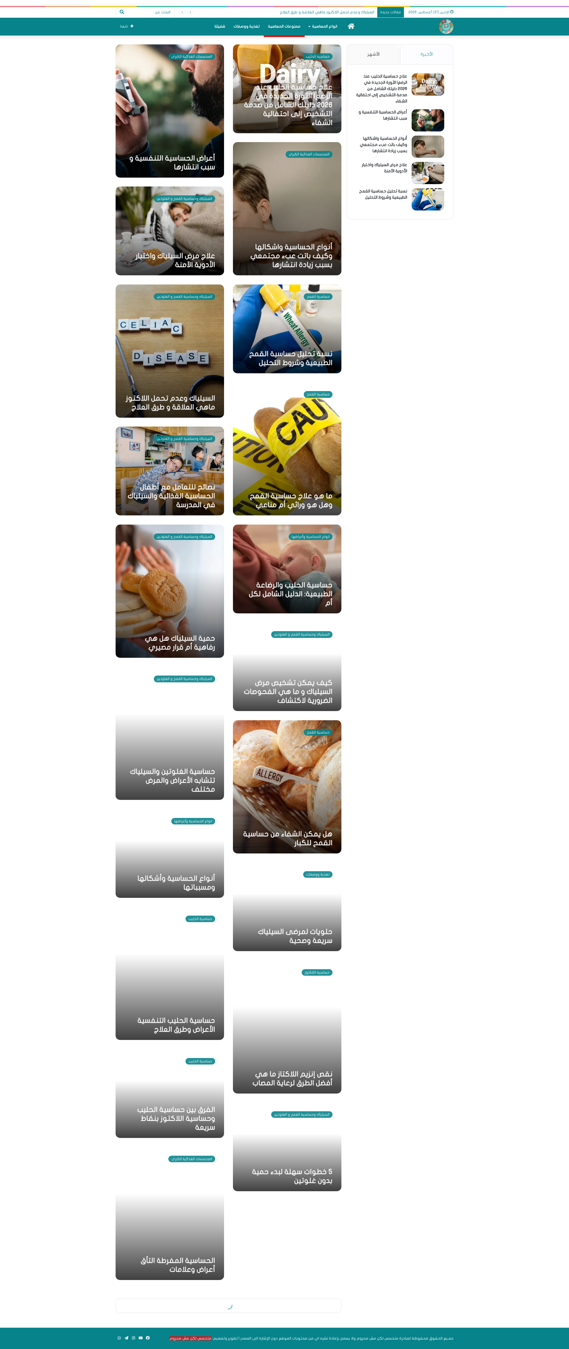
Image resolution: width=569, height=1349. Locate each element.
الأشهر (373, 54)
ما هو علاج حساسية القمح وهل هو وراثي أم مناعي (330, 12)
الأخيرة (427, 54)
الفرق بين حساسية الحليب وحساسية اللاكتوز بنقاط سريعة (176, 1118)
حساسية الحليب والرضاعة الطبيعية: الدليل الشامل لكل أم (291, 594)
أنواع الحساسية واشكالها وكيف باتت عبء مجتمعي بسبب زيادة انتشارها (291, 255)
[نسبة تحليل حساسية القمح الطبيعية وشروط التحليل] (428, 199)
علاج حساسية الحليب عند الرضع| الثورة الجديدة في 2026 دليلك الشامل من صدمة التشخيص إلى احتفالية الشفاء (288, 104)
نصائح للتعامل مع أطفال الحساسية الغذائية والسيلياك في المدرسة (171, 496)
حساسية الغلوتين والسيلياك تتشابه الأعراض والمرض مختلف (172, 780)
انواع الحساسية (324, 26)
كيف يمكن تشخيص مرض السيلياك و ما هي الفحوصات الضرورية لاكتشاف (288, 691)
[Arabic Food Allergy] (446, 26)
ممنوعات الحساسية (284, 26)
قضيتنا (220, 26)
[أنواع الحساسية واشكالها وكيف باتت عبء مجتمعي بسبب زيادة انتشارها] (428, 147)
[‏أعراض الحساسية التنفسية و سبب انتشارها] (428, 120)
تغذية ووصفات (247, 26)
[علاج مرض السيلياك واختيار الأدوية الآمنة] (428, 173)
